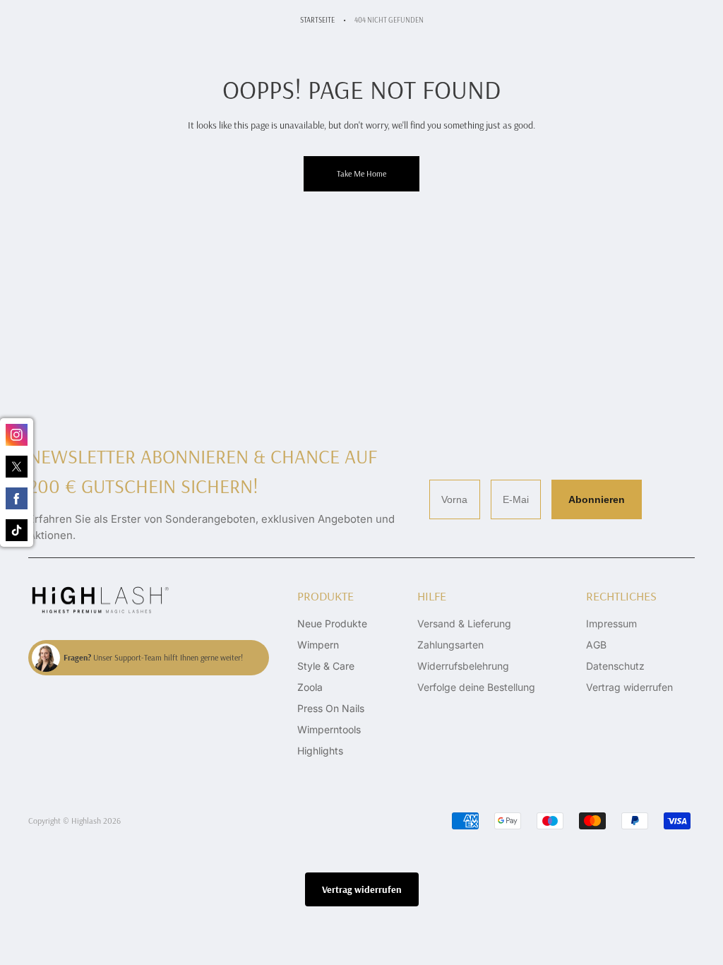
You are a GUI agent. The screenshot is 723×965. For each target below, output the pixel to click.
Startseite (317, 20)
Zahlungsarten (450, 645)
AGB (596, 645)
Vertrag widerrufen (629, 687)
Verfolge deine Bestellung (476, 687)
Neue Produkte (332, 623)
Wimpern (318, 645)
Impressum (611, 623)
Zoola (310, 687)
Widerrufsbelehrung (463, 666)
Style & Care (325, 666)
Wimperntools (329, 729)
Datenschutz (615, 666)
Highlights (320, 751)
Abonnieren (596, 499)
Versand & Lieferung (464, 623)
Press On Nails (330, 708)
